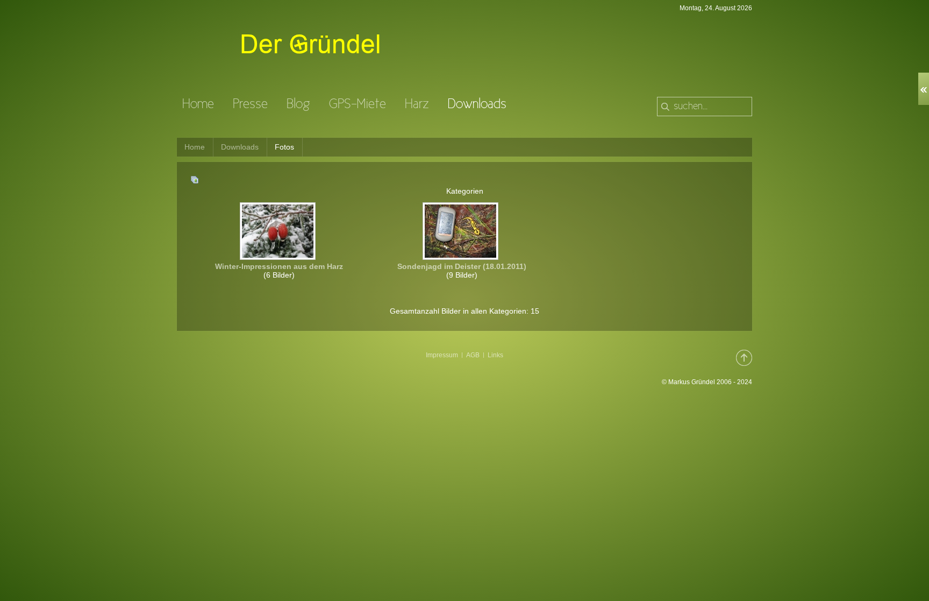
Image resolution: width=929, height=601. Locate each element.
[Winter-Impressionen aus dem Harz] (279, 256)
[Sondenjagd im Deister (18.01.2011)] (462, 256)
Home (194, 147)
